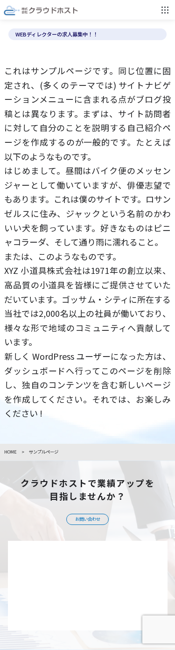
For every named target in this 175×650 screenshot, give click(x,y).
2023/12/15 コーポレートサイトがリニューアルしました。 (83, 34)
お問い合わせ (87, 519)
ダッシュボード (35, 370)
